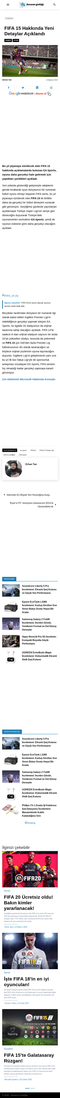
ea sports (23, 450)
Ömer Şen (9, 927)
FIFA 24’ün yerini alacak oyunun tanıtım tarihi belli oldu (27, 304)
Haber (9, 18)
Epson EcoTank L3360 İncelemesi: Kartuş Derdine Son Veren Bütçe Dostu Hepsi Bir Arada (39, 607)
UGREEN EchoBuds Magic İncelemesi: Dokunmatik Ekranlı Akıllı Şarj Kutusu (39, 656)
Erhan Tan (7, 80)
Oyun (16, 40)
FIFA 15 (33, 450)
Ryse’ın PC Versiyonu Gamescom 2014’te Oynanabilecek (31, 505)
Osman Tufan (10, 1003)
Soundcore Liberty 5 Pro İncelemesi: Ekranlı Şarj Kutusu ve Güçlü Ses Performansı (39, 589)
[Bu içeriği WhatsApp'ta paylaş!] (51, 88)
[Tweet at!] (23, 88)
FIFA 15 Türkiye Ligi (47, 450)
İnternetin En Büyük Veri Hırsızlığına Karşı (28, 495)
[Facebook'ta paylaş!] (8, 88)
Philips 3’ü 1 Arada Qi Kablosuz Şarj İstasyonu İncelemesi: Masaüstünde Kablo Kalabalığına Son (39, 810)
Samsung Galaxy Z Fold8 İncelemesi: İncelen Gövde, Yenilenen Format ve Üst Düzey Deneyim (39, 624)
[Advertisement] (30, 133)
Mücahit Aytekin (11, 1079)
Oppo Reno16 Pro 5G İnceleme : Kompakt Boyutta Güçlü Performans (39, 640)
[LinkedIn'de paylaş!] (37, 88)
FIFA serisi (23, 455)
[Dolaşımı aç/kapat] (8, 4)
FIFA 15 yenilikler (9, 455)
